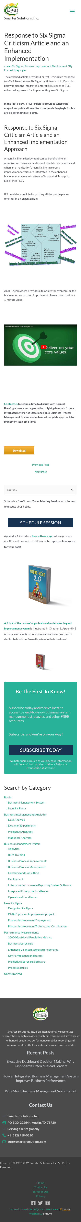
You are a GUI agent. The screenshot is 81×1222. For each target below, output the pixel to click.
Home (40, 1182)
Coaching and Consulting (23, 873)
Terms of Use (40, 1191)
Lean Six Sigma (14, 66)
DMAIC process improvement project (31, 914)
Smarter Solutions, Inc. (21, 18)
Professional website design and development (34, 1209)
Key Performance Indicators (25, 955)
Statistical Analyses (19, 837)
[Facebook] (33, 1203)
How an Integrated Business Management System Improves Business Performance (41, 1078)
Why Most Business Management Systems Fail (40, 1091)
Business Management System (26, 802)
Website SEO (36, 1213)
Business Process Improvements (27, 861)
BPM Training (16, 854)
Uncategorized (13, 973)
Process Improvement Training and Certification (37, 926)
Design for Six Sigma (20, 908)
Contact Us (10, 403)
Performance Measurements (21, 932)
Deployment (15, 879)
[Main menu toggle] (72, 11)
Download (19, 450)
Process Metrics (18, 967)
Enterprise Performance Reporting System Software (39, 885)
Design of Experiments (22, 825)
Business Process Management (26, 867)
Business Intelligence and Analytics (25, 814)
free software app (42, 536)
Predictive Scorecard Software (26, 961)
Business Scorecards (20, 943)
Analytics (13, 848)
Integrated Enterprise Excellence (28, 891)
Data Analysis (16, 819)
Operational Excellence (22, 897)
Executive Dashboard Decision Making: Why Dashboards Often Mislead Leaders (40, 1063)
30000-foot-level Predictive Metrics (30, 937)
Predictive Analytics (20, 831)
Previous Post (40, 464)
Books (8, 797)
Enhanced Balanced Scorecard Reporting (33, 949)
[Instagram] (47, 1203)
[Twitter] (40, 1203)
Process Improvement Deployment (46, 66)
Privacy (40, 1196)
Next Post (41, 471)
